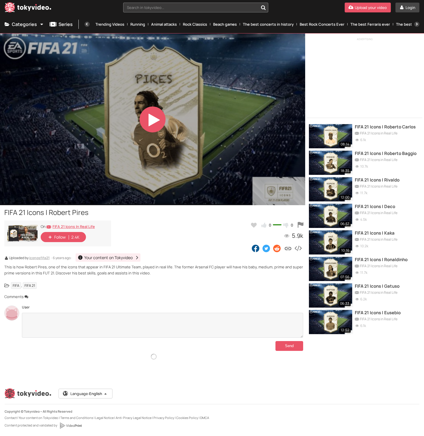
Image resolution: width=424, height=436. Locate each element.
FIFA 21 (30, 285)
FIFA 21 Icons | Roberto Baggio (386, 153)
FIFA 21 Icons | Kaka (375, 233)
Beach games (225, 24)
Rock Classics (195, 24)
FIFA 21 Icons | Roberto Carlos (385, 127)
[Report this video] (300, 225)
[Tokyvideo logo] (28, 8)
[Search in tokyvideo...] (263, 7)
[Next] (416, 24)
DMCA (204, 418)
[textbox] (190, 7)
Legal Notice (104, 418)
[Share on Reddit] (277, 248)
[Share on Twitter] (266, 248)
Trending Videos (109, 24)
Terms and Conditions (76, 418)
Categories (24, 24)
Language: (86, 393)
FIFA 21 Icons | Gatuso (377, 286)
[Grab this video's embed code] (297, 248)
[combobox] (195, 7)
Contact (11, 418)
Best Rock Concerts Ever (322, 24)
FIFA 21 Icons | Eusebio (378, 313)
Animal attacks (164, 24)
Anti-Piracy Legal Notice (133, 418)
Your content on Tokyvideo (38, 418)
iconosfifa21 (39, 258)
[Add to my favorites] (254, 225)
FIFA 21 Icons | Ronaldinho (381, 260)
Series (66, 24)
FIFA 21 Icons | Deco (375, 206)
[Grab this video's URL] (288, 248)
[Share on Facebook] (255, 248)
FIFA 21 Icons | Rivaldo (377, 180)
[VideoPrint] (70, 425)
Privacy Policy (163, 418)
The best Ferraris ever (370, 24)
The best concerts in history (268, 24)
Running (137, 24)
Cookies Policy (187, 418)
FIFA (16, 285)
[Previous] (87, 24)
